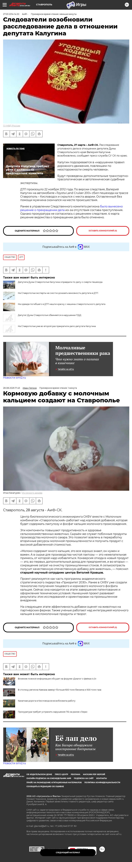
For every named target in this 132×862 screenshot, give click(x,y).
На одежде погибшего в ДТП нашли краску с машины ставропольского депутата (61, 304)
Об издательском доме (39, 774)
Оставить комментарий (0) (103, 231)
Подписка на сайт (84, 778)
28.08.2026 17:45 (11, 388)
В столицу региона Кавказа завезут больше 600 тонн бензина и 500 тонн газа (59, 689)
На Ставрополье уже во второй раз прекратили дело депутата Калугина (57, 326)
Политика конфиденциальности (102, 782)
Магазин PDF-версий (94, 774)
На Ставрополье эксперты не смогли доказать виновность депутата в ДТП (58, 293)
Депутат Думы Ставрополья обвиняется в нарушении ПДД (49, 315)
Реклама (75, 774)
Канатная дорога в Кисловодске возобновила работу (46, 700)
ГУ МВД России (11, 125)
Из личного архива (32, 493)
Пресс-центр (61, 774)
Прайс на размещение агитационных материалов (54, 782)
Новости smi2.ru (14, 377)
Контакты (101, 778)
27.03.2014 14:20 (11, 14)
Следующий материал (68, 852)
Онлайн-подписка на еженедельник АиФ (48, 778)
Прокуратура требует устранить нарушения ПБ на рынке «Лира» (52, 712)
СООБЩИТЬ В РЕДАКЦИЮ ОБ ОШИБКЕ (45, 786)
